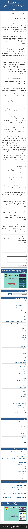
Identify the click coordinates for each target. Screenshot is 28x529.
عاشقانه (24, 357)
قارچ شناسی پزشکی (22, 471)
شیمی (25, 442)
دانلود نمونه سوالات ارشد (21, 453)
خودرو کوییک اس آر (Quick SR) (19, 412)
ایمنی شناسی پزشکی (21, 473)
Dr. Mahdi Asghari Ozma (21, 310)
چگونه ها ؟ (24, 378)
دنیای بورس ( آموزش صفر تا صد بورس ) (17, 403)
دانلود (25, 382)
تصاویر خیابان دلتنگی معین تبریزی (15, 487)
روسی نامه (24, 332)
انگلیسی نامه (23, 325)
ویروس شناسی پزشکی (21, 464)
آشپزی (25, 341)
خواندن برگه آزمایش (22, 405)
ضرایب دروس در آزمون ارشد (20, 456)
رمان (25, 350)
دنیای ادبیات (23, 396)
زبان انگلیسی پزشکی (21, 478)
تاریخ (25, 394)
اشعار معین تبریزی (22, 316)
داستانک (24, 348)
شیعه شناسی (23, 344)
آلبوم (25, 339)
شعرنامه (24, 355)
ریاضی (25, 440)
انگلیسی (24, 435)
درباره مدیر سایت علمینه (21, 319)
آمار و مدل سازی (22, 437)
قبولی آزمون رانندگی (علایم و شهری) (18, 407)
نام (25, 254)
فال (25, 401)
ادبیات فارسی (23, 426)
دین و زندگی (23, 433)
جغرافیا (24, 391)
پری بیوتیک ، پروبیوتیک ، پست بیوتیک (18, 323)
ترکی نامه (24, 328)
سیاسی (24, 389)
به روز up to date (22, 371)
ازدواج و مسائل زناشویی (21, 366)
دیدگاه (24, 242)
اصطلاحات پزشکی (22, 462)
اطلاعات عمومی (22, 387)
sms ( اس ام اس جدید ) (21, 375)
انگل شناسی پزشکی (22, 469)
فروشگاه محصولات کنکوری (20, 421)
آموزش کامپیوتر (23, 398)
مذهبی (25, 364)
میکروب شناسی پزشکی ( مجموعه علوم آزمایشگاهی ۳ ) (14, 321)
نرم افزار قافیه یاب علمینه (21, 305)
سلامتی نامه (23, 346)
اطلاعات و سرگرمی (22, 314)
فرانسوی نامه (23, 335)
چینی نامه (24, 337)
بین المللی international (21, 373)
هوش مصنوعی (23, 414)
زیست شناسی (23, 424)
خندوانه (24, 353)
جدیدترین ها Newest (22, 385)
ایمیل (25, 257)
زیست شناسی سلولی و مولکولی (19, 475)
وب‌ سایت (24, 261)
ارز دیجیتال (24, 410)
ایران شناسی (23, 360)
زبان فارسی (23, 428)
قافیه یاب (24, 303)
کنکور (25, 312)
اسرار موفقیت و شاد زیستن (20, 362)
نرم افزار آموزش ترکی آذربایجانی (19, 307)
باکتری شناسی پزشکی (21, 466)
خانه (25, 300)
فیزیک (25, 444)
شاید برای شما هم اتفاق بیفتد (20, 380)
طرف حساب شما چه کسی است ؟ (14, 14)
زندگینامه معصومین (22, 369)
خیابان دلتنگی (19, 485)
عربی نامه (24, 330)
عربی (25, 430)
